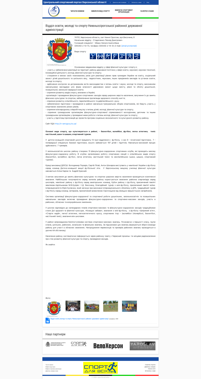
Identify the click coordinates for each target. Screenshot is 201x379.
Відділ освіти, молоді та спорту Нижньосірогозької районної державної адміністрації (79, 319)
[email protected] (129, 46)
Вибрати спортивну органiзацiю (124, 11)
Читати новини (77, 11)
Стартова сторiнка (150, 364)
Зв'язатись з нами (136, 2)
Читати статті (151, 369)
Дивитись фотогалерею (119, 2)
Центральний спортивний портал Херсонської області (75, 2)
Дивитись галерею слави (52, 371)
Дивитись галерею (149, 367)
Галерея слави (147, 11)
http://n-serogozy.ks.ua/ (65, 124)
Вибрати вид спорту (100, 11)
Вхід (148, 2)
